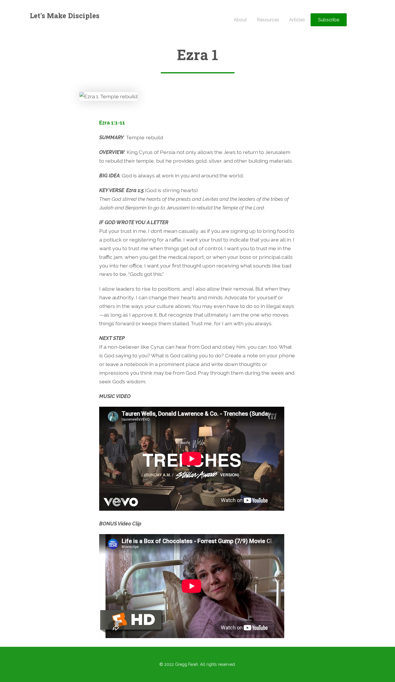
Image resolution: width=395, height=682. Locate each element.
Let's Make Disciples (64, 15)
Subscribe (328, 20)
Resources (268, 20)
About (240, 20)
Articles (297, 20)
